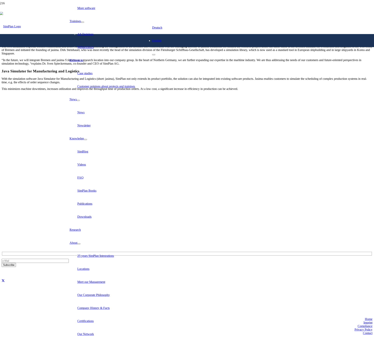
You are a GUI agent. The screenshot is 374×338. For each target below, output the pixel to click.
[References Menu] (84, 61)
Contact (367, 333)
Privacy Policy (363, 329)
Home (368, 319)
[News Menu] (78, 100)
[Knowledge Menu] (85, 139)
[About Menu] (78, 243)
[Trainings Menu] (82, 22)
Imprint (367, 322)
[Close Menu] (153, 54)
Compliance (365, 326)
